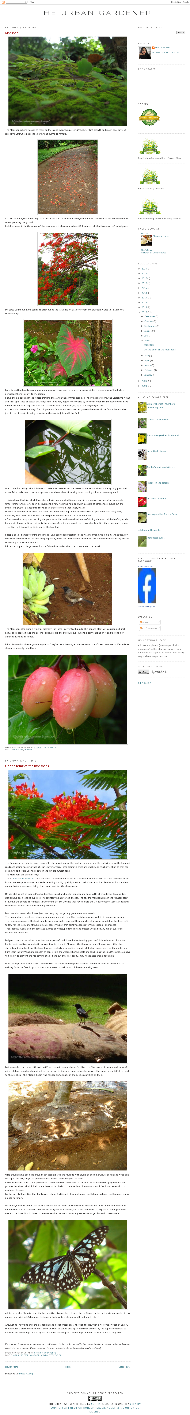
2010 (145, 312)
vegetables (55, 1355)
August (148, 330)
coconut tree (20, 1355)
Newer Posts (11, 1366)
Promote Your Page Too (146, 606)
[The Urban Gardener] (147, 602)
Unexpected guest (155, 537)
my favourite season (23, 878)
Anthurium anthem (156, 498)
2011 (145, 307)
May (146, 355)
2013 (145, 297)
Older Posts (124, 1366)
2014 (145, 292)
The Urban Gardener (95, 13)
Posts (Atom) (26, 1373)
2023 (145, 268)
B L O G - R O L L (146, 683)
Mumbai (28, 750)
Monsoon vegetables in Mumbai (162, 435)
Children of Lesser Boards (153, 252)
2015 (145, 287)
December (150, 316)
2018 (145, 273)
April (147, 360)
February (149, 370)
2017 (144, 278)
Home (68, 1366)
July (146, 335)
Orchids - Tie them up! (157, 419)
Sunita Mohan (162, 48)
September (150, 325)
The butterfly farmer (156, 451)
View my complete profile (166, 53)
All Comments (149, 628)
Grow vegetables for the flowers (162, 514)
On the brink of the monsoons (27, 766)
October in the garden (157, 482)
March (147, 365)
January (148, 374)
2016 (145, 283)
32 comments (49, 1353)
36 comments (49, 747)
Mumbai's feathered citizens (160, 466)
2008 (145, 385)
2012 (145, 302)
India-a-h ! (145, 233)
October (148, 321)
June (146, 340)
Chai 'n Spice (146, 250)
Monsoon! (12, 33)
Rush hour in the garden (149, 529)
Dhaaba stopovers (161, 236)
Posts (145, 622)
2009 (145, 380)
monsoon (18, 750)
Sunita (96, 1403)
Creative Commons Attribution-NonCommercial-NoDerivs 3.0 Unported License (96, 1407)
